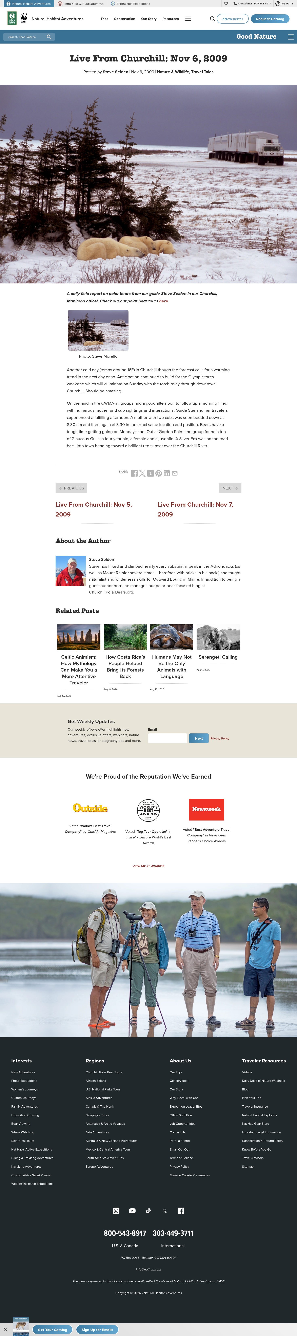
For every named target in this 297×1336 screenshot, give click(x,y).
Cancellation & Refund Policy (262, 1140)
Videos (247, 1072)
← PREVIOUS (71, 488)
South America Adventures (105, 1158)
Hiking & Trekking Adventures (32, 1158)
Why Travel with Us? (184, 1097)
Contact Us (177, 1132)
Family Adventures (24, 1106)
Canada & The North (100, 1106)
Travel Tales (202, 72)
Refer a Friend (180, 1140)
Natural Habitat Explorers (259, 1115)
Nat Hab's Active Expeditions (31, 1149)
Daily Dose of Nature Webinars (263, 1080)
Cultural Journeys (23, 1097)
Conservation (179, 1080)
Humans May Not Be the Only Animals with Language (172, 666)
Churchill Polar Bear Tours (104, 1072)
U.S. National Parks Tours (103, 1089)
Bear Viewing (20, 1123)
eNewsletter (232, 18)
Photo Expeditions (24, 1080)
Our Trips (176, 1072)
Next (199, 738)
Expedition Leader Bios (186, 1106)
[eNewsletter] (97, 1329)
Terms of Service (181, 1158)
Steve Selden (115, 72)
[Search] (212, 18)
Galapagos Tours (97, 1115)
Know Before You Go (256, 1149)
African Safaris (96, 1080)
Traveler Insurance (255, 1106)
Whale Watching (22, 1132)
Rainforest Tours (22, 1140)
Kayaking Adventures (26, 1166)
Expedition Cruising (25, 1115)
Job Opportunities (182, 1123)
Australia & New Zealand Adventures (111, 1140)
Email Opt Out (180, 1149)
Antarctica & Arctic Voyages (105, 1123)
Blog (245, 1089)
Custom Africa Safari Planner (31, 1175)
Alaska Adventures (99, 1097)
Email (152, 729)
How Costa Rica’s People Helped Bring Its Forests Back (125, 666)
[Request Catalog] (52, 1329)
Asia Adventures (97, 1132)
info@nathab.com (148, 1269)
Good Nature (256, 37)
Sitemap (248, 1166)
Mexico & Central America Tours (108, 1149)
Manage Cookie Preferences (190, 1175)
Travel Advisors (252, 1158)
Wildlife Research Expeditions (32, 1183)
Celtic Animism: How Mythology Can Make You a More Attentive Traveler (78, 669)
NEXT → (230, 488)
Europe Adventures (99, 1166)
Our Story (176, 1089)
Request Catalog (270, 18)
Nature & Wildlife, (174, 72)
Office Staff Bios (181, 1115)
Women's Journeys (24, 1089)
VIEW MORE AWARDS (148, 866)
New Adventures (23, 1072)
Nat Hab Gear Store (255, 1123)
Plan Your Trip (251, 1097)
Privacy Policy (220, 738)
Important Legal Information (261, 1132)
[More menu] (188, 18)
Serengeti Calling (218, 656)
